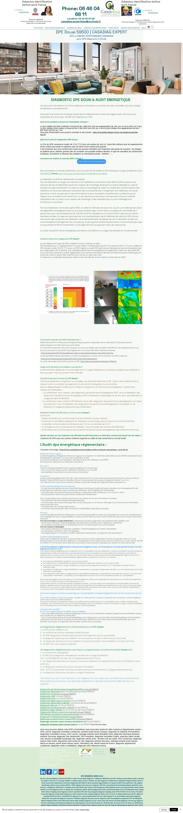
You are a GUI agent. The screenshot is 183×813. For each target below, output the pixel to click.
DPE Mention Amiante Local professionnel (59, 714)
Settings (164, 810)
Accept (174, 810)
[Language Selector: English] (150, 27)
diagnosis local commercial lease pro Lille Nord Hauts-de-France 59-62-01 (103, 803)
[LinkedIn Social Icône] (43, 772)
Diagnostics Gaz (48, 698)
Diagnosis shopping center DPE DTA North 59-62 (114, 792)
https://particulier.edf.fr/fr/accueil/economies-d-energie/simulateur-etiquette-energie (77, 353)
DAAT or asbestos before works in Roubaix (80, 781)
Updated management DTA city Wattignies (128, 798)
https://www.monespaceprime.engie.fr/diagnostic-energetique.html (69, 359)
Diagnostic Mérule (48, 705)
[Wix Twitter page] (55, 772)
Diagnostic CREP (47, 696)
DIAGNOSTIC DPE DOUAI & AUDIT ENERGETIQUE (91, 99)
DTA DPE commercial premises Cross (111, 789)
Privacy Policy (84, 810)
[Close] (180, 809)
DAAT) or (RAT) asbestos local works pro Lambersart (82, 785)
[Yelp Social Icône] (61, 772)
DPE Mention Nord (85, 783)
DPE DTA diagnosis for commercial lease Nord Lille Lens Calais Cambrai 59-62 (91, 796)
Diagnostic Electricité (50, 691)
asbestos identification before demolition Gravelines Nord (71, 805)
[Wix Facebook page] (49, 772)
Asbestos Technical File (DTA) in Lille (64, 778)
